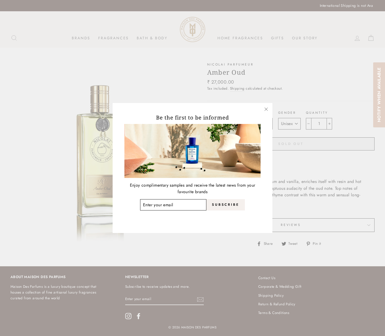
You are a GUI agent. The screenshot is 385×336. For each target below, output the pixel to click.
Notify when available (379, 95)
